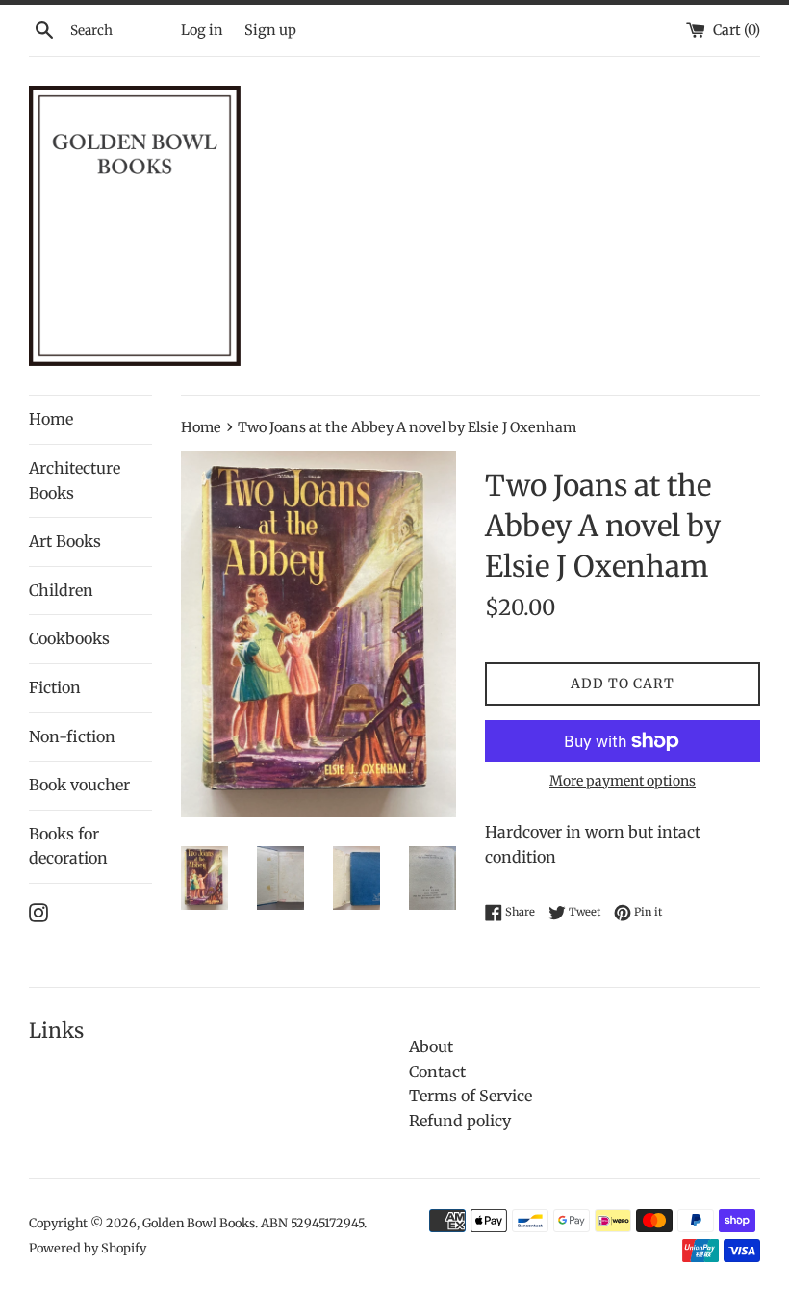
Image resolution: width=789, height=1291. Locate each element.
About (431, 1046)
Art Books (65, 541)
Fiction (55, 687)
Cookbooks (69, 638)
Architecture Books (74, 480)
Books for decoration (68, 846)
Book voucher (79, 784)
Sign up (270, 30)
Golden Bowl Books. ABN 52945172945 (253, 1222)
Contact (437, 1071)
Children (61, 590)
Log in (202, 30)
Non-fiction (72, 736)
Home (51, 418)
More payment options (622, 780)
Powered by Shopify (87, 1247)
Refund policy (460, 1120)
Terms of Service (470, 1095)
